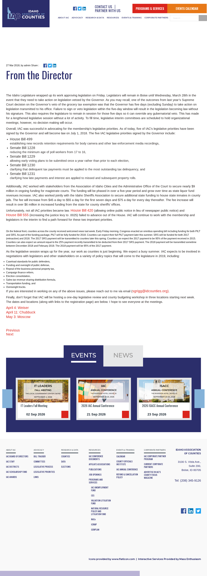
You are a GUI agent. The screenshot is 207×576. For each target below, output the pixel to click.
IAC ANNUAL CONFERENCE (127, 469)
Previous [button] (7, 398)
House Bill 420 (82, 210)
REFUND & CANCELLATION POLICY (127, 476)
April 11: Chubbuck (20, 312)
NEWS (123, 355)
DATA (63, 461)
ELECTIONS (66, 466)
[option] (43, 399)
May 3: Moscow (18, 317)
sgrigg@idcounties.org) (150, 291)
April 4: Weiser (17, 308)
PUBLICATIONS (95, 469)
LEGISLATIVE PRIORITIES (44, 471)
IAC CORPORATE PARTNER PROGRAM (155, 457)
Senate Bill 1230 (22, 165)
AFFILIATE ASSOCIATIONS (99, 464)
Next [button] (199, 398)
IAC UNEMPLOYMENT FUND (100, 489)
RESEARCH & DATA (95, 18)
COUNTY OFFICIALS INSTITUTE (124, 463)
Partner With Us (107, 10)
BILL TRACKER (40, 456)
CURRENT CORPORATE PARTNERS (153, 465)
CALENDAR (120, 456)
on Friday (98, 95)
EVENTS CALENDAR (187, 8)
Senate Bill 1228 (22, 148)
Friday (105, 231)
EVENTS (83, 355)
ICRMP (94, 524)
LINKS (36, 477)
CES (92, 495)
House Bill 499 (21, 139)
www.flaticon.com (123, 559)
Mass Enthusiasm (190, 559)
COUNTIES (65, 456)
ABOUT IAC (63, 18)
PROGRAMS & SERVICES (150, 8)
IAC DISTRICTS (12, 466)
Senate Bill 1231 (22, 174)
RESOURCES (113, 18)
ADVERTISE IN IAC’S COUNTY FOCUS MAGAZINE (152, 475)
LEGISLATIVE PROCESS (43, 466)
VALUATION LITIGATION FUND (101, 502)
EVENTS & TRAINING (132, 18)
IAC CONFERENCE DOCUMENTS (96, 457)
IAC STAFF (10, 461)
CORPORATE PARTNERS (156, 18)
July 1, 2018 (79, 133)
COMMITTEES (39, 461)
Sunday (167, 104)
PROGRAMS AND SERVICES (96, 481)
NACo (93, 519)
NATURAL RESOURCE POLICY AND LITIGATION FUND (99, 511)
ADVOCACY (77, 18)
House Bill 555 (17, 215)
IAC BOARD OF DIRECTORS (17, 456)
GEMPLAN (95, 529)
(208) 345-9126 (190, 480)
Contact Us (103, 6)
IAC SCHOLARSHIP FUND (16, 471)
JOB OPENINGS (95, 474)
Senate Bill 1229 (22, 156)
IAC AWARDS (11, 477)
